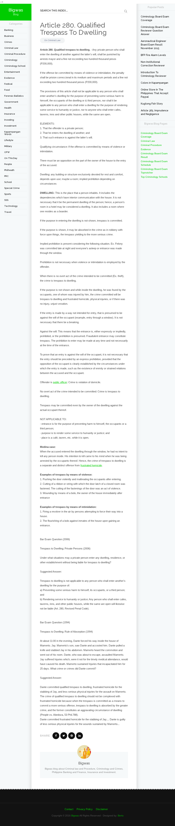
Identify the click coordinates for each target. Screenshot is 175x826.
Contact (69, 809)
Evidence (9, 78)
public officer (60, 382)
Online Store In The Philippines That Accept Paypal (154, 93)
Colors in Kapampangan (154, 82)
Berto (121, 815)
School (8, 182)
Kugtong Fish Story (152, 103)
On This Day (10, 158)
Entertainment (12, 72)
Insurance (9, 114)
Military (8, 146)
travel (7, 212)
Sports (7, 194)
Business (9, 36)
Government (11, 102)
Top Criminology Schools (154, 176)
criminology (10, 60)
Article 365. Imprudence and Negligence (154, 112)
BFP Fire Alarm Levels (153, 55)
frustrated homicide (91, 465)
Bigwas (75, 815)
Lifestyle (8, 140)
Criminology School (14, 66)
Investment (10, 126)
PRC (6, 176)
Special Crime (12, 188)
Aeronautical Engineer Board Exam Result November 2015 (153, 45)
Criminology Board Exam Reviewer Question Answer (155, 31)
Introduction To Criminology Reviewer (153, 74)
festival (8, 84)
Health (7, 108)
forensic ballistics (13, 96)
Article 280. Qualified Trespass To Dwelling (73, 28)
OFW (7, 152)
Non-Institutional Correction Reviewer (153, 64)
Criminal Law (11, 48)
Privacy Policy (85, 809)
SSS (6, 200)
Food (7, 90)
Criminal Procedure (14, 54)
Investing (9, 120)
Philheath (9, 170)
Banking (8, 30)
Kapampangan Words (12, 133)
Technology (11, 206)
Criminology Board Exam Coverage (155, 18)
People (8, 164)
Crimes (8, 42)
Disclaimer (102, 809)
